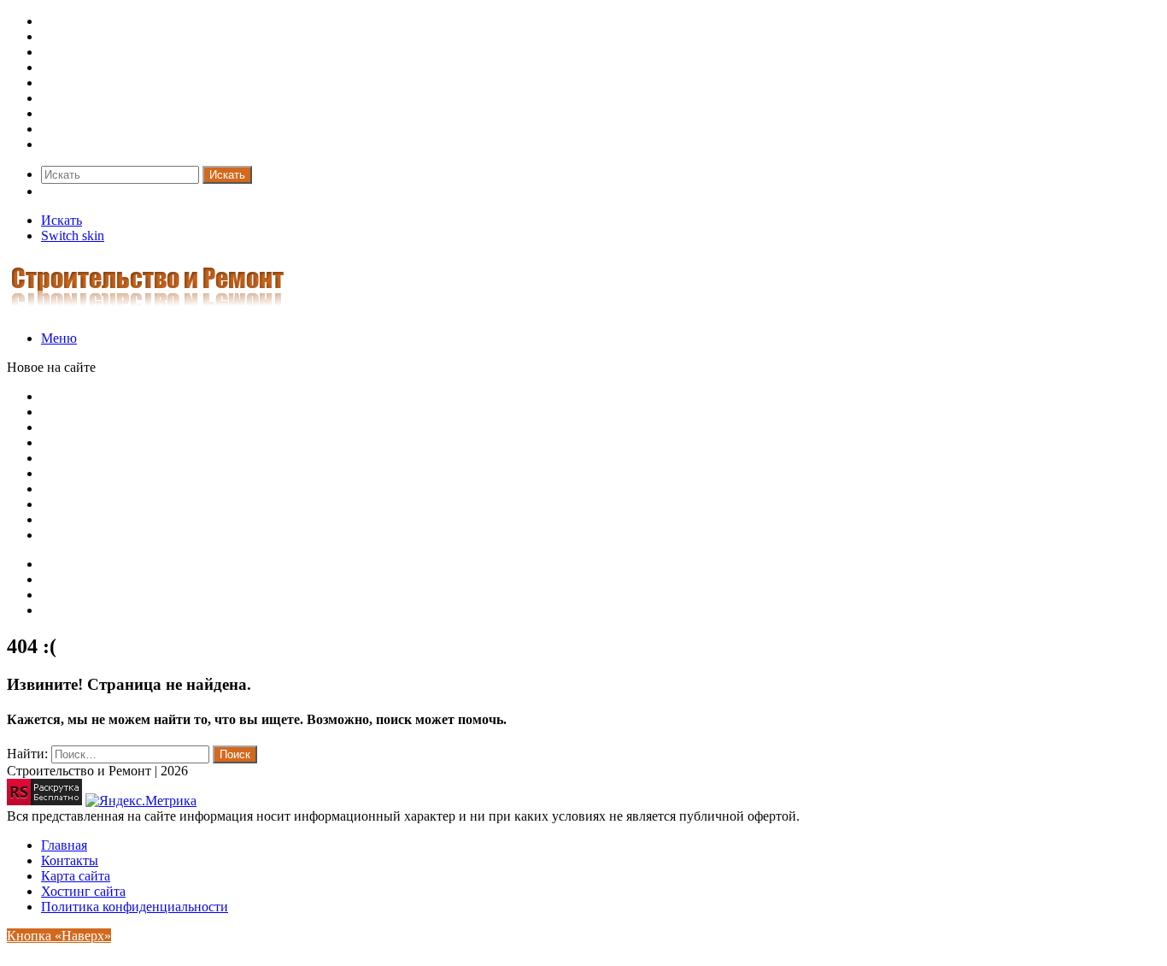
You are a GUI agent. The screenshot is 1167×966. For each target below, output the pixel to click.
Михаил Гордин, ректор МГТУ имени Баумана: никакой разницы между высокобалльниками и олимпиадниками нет (383, 519)
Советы (63, 36)
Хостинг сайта (83, 610)
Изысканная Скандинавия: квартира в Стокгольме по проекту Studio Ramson (266, 458)
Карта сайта (75, 564)
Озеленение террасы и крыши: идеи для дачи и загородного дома (231, 488)
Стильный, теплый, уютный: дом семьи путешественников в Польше (244, 473)
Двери (59, 67)
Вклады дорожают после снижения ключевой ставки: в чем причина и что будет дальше (298, 427)
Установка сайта (88, 594)
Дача (54, 51)
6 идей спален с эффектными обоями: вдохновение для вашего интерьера (256, 504)
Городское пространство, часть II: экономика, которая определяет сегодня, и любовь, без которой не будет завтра (369, 534)
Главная (64, 845)
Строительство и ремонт (113, 21)
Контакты (69, 579)
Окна (56, 82)
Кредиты (67, 128)
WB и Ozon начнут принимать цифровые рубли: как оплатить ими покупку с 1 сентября (299, 442)
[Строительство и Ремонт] (147, 309)
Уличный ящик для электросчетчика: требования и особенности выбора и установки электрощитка (331, 396)
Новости (66, 144)
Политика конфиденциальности (134, 906)
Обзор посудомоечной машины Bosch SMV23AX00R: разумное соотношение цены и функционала (331, 411)
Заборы (62, 98)
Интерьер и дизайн (96, 113)
